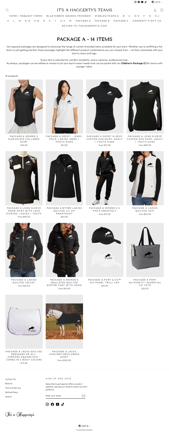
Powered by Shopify (84, 430)
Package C (121, 20)
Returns (8, 383)
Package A (83, 20)
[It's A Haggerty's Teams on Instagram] (47, 404)
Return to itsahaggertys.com (84, 25)
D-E (137, 16)
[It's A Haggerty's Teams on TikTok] (62, 404)
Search (8, 396)
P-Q (36, 20)
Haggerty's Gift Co (147, 20)
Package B (102, 20)
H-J (157, 16)
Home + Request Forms (26, 16)
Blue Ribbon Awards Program (69, 16)
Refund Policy (11, 392)
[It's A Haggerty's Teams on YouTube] (57, 404)
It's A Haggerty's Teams (84, 10)
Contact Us (10, 379)
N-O (27, 20)
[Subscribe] (83, 396)
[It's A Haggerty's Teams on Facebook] (52, 404)
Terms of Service (13, 388)
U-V (62, 20)
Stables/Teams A (107, 16)
